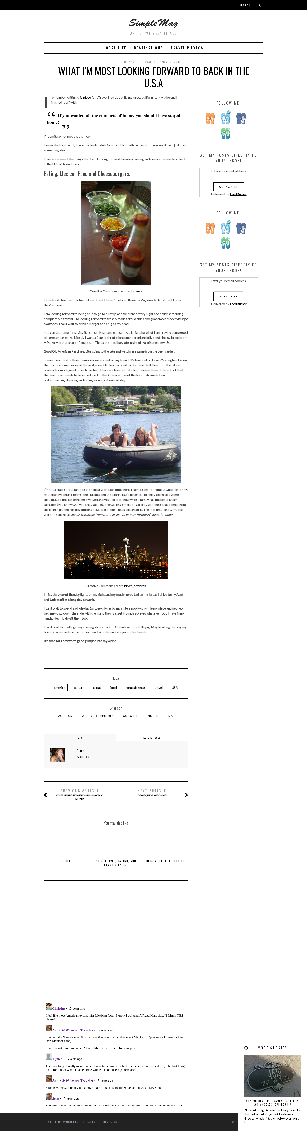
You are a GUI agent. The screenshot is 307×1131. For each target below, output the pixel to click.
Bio (80, 737)
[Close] (246, 1048)
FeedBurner (238, 194)
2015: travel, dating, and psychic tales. (116, 863)
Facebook (65, 715)
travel (158, 687)
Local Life (115, 47)
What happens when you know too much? (79, 794)
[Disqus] (116, 945)
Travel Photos (187, 47)
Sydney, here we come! (152, 792)
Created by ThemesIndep (102, 1121)
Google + (130, 715)
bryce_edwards (135, 586)
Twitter (86, 715)
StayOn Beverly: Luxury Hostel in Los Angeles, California (272, 1102)
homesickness (136, 687)
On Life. (66, 861)
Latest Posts (151, 737)
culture (79, 687)
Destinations (148, 47)
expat (97, 687)
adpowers (135, 291)
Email (171, 715)
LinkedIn (152, 715)
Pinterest (108, 715)
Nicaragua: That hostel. (166, 861)
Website (83, 756)
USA (174, 687)
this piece (84, 97)
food (113, 687)
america (59, 687)
